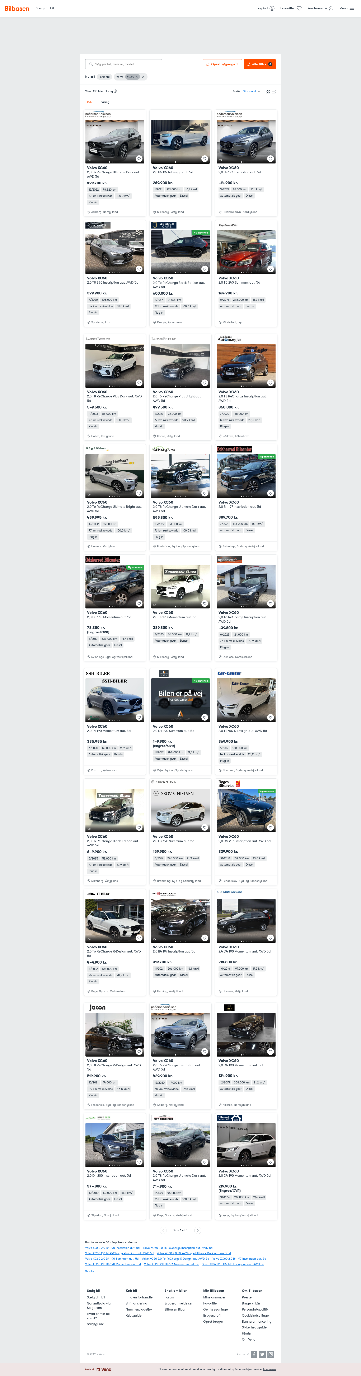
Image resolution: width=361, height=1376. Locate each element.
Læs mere (269, 1369)
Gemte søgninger (216, 1309)
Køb (89, 102)
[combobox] (123, 64)
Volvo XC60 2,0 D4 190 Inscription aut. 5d (112, 1248)
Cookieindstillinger (256, 1315)
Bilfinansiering (136, 1303)
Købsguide (133, 1315)
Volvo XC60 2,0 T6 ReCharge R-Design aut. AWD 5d (175, 1259)
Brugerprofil (212, 1315)
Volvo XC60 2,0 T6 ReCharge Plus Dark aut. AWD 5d (119, 1253)
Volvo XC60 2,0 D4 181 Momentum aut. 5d (171, 1264)
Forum (169, 1297)
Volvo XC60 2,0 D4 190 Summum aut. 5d (112, 1259)
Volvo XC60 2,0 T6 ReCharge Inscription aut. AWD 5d (177, 1248)
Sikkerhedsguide (254, 1327)
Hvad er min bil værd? (98, 1316)
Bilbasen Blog (174, 1309)
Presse (247, 1297)
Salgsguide (95, 1324)
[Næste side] (197, 1230)
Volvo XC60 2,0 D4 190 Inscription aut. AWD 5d (233, 1264)
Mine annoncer (214, 1297)
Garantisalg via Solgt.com (99, 1305)
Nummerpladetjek (139, 1309)
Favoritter (210, 1303)
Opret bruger (213, 1321)
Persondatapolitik (255, 1309)
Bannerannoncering (257, 1321)
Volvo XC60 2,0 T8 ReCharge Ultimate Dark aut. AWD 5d (194, 1253)
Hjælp (246, 1333)
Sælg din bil (96, 1297)
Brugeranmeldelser (178, 1303)
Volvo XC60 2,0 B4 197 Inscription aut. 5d (239, 1259)
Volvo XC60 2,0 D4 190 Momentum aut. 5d (113, 1264)
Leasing (104, 102)
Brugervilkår (251, 1303)
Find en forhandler (140, 1297)
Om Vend (248, 1339)
